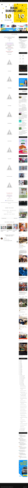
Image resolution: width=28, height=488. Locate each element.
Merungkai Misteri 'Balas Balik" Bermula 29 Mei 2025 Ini (23, 451)
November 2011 (22, 375)
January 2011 (21, 430)
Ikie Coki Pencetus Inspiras (3, 230)
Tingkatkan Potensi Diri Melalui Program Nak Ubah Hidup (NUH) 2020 (23, 457)
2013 (20, 372)
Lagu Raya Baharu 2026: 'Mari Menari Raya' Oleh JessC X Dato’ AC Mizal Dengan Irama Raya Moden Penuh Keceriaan (23, 448)
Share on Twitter (13, 210)
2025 (20, 360)
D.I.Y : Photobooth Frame (9, 230)
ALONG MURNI (21, 438)
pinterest (23, 62)
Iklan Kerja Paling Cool (22, 385)
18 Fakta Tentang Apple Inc (23, 410)
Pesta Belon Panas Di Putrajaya (23, 423)
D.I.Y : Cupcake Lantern (15, 230)
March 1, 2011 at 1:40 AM (6, 239)
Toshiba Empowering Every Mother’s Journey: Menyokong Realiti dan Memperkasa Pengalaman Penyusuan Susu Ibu (23, 440)
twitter (20, 59)
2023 (20, 361)
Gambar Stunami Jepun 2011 (23, 406)
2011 (20, 374)
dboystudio (21, 434)
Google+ (20, 62)
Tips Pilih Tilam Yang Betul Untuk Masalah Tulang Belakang (24, 97)
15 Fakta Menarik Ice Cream (23, 407)
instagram (23, 56)
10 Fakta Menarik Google (23, 404)
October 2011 (22, 376)
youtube (23, 59)
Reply (17, 241)
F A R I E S (21, 446)
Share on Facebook (6, 210)
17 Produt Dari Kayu (22, 419)
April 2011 (21, 383)
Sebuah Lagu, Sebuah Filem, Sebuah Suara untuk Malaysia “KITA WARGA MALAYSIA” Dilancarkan (23, 436)
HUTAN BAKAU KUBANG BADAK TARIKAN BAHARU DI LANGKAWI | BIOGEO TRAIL (23, 454)
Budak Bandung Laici (22, 450)
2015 (20, 370)
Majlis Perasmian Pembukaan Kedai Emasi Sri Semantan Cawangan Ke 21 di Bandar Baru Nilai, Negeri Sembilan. (23, 444)
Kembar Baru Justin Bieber (23, 390)
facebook (20, 56)
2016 (20, 369)
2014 (20, 371)
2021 (20, 363)
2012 (20, 373)
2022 (20, 362)
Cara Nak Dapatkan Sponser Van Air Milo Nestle (24, 128)
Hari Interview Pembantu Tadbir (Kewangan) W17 (24, 105)
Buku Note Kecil (22, 426)
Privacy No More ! (22, 442)
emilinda (21, 456)
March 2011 (21, 384)
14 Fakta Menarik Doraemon (23, 413)
